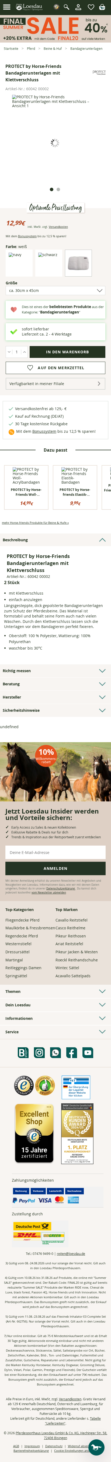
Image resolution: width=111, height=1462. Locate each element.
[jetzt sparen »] (55, 40)
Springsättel (16, 975)
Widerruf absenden (81, 1446)
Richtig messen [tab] (17, 670)
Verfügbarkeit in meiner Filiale (36, 383)
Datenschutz (54, 1446)
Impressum (32, 1446)
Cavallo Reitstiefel (72, 920)
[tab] (51, 189)
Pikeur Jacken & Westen (77, 951)
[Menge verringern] (9, 352)
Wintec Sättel (67, 967)
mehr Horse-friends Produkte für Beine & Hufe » (35, 523)
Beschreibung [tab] (15, 539)
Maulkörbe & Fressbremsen (30, 927)
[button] (7, 7)
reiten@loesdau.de (71, 1253)
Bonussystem (27, 236)
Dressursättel (17, 951)
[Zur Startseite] (29, 7)
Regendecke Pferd (21, 935)
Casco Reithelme (70, 927)
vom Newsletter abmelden (49, 892)
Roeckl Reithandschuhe (77, 959)
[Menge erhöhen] (24, 352)
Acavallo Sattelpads (73, 975)
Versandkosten (58, 227)
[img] (102, 8)
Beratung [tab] (11, 683)
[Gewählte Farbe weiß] (78, 272)
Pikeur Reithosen (71, 935)
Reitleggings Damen (23, 967)
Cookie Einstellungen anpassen (76, 1451)
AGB (16, 1446)
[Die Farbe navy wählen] (15, 254)
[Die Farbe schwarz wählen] (47, 254)
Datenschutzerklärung (60, 888)
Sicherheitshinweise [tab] (21, 710)
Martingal (14, 959)
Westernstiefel (18, 943)
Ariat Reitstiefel (69, 943)
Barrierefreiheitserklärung (31, 1451)
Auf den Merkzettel (61, 368)
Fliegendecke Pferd (22, 920)
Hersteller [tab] (12, 697)
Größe (21, 282)
